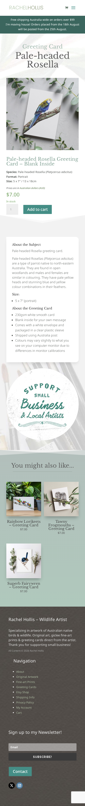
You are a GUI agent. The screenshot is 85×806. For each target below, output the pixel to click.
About (20, 671)
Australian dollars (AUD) (32, 188)
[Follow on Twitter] (11, 785)
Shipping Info (25, 697)
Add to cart (37, 209)
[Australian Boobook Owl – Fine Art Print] (42, 439)
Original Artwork (27, 677)
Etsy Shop (22, 692)
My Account (24, 707)
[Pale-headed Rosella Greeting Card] (42, 149)
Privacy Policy (25, 702)
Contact (20, 771)
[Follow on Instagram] (19, 785)
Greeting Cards (26, 687)
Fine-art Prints (25, 682)
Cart (19, 712)
